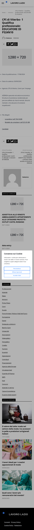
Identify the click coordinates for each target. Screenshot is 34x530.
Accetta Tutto (17, 275)
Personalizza (17, 269)
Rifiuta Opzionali (17, 272)
